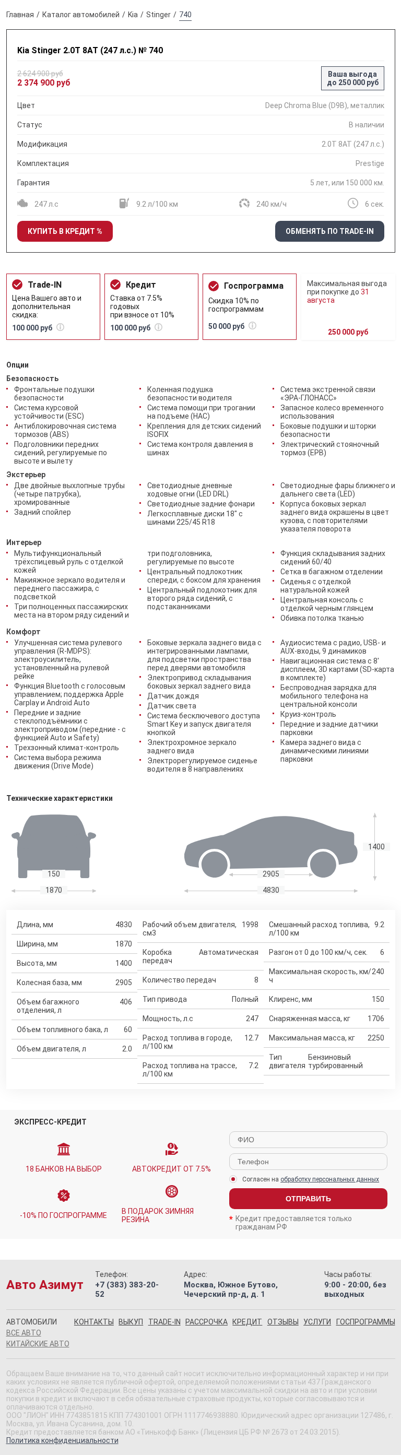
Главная (20, 14)
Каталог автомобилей (81, 14)
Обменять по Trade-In (330, 231)
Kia (133, 14)
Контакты (94, 1322)
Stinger (158, 14)
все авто (23, 1333)
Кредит (247, 1322)
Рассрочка (206, 1322)
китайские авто (37, 1344)
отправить (308, 1198)
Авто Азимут (45, 1285)
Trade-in (164, 1322)
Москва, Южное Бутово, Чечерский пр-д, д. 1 (231, 1289)
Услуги (317, 1322)
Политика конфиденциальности (62, 1440)
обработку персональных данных (329, 1179)
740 (185, 14)
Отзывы (283, 1322)
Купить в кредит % (65, 231)
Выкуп (131, 1322)
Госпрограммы (365, 1322)
